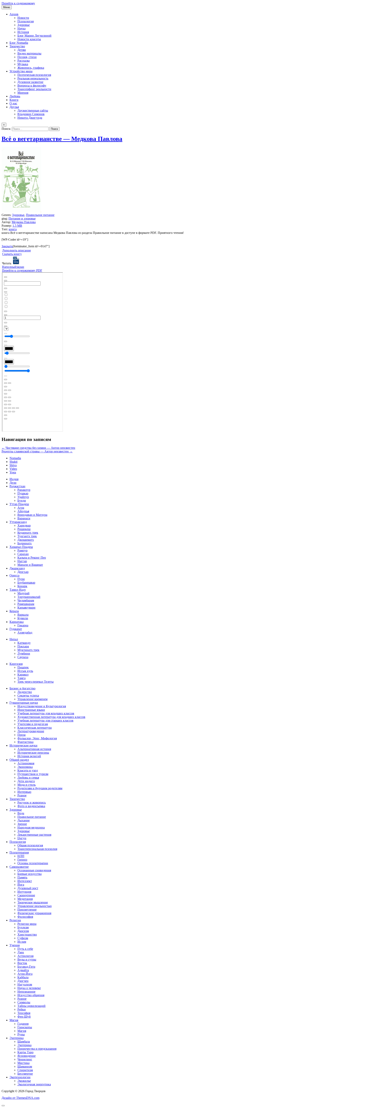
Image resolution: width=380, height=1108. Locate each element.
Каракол (22, 674)
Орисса (14, 575)
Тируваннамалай (28, 596)
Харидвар (24, 525)
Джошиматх (25, 539)
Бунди (21, 500)
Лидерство (24, 692)
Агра (20, 507)
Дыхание (23, 820)
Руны (21, 1034)
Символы (23, 1002)
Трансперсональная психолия (37, 849)
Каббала (22, 977)
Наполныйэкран (13, 267)
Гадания (22, 1023)
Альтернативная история (34, 749)
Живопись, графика (30, 67)
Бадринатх (24, 543)
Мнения (22, 92)
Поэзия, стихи (27, 57)
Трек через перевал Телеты (35, 681)
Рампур (22, 550)
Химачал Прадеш (21, 547)
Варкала (22, 614)
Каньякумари (26, 607)
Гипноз (22, 859)
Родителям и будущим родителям (39, 788)
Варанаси (23, 518)
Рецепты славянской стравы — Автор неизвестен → (37, 451)
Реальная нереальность (32, 78)
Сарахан (23, 554)
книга (13, 229)
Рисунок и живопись (31, 802)
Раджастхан (17, 486)
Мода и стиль (26, 784)
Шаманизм (24, 1066)
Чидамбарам (25, 600)
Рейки (21, 1009)
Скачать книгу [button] (12, 254)
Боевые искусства (29, 874)
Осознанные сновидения (34, 870)
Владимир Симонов (31, 114)
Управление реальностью (34, 906)
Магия (14, 1020)
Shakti (13, 461)
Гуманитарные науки (24, 702)
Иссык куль (25, 671)
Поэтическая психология (34, 74)
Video (13, 468)
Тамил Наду (18, 589)
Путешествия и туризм (32, 774)
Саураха (22, 657)
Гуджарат (16, 629)
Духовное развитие (30, 82)
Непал (14, 639)
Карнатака (17, 621)
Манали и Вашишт (30, 564)
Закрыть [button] (7, 246)
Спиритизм (25, 1070)
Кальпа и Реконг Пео (31, 557)
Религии (15, 920)
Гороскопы (24, 1027)
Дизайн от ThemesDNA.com (20, 1097)
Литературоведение (30, 731)
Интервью (24, 791)
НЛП (20, 856)
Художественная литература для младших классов (51, 717)
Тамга (21, 678)
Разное (22, 795)
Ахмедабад (24, 632)
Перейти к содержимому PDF (22, 270)
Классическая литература (34, 727)
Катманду (24, 642)
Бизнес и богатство (22, 688)
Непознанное (26, 991)
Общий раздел (19, 759)
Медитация (25, 899)
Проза (21, 734)
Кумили (22, 618)
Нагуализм (24, 984)
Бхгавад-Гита (26, 966)
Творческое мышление (32, 902)
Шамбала (23, 1041)
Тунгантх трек (27, 536)
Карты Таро (25, 1052)
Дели (13, 482)
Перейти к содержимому (18, 3)
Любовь (15, 96)
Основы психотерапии (32, 863)
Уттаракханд (18, 522)
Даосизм (23, 931)
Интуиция (24, 891)
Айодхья (23, 511)
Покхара (23, 646)
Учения (15, 945)
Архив (14, 14)
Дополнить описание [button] (16, 250)
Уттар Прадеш (19, 504)
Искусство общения (30, 995)
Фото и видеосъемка (31, 806)
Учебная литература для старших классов (45, 720)
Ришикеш (23, 529)
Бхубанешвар (26, 582)
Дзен (20, 952)
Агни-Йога (24, 973)
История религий (29, 756)
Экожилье (24, 1080)
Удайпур (23, 497)
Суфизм (22, 938)
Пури (21, 579)
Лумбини (23, 653)
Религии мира (26, 923)
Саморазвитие (19, 866)
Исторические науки (23, 745)
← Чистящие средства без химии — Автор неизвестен (38, 447)
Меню (6, 7)
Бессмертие (25, 1073)
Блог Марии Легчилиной (34, 35)
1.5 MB (17, 225)
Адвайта (23, 970)
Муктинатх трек (28, 650)
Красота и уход (27, 770)
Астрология (25, 956)
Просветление (27, 909)
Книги (14, 99)
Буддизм (23, 927)
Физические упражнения (34, 913)
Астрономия (25, 763)
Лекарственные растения (34, 834)
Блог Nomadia (19, 42)
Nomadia (15, 458)
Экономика (25, 767)
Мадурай (23, 593)
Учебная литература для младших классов (45, 713)
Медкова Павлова (24, 222)
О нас (13, 103)
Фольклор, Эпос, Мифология (37, 738)
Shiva (13, 465)
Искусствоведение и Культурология (41, 706)
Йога (20, 884)
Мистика (23, 1063)
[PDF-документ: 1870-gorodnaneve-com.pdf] (32, 352)
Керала (14, 611)
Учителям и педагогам (32, 724)
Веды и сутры (26, 959)
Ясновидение (26, 1055)
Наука (21, 28)
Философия (25, 916)
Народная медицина (31, 827)
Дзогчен (22, 981)
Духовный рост (27, 888)
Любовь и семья (28, 777)
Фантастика (25, 742)
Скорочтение (26, 895)
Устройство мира (21, 71)
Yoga (13, 472)
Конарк (22, 586)
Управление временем (32, 699)
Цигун (21, 838)
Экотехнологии (20, 1077)
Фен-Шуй (24, 1016)
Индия (14, 479)
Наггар (22, 561)
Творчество (17, 46)
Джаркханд (17, 568)
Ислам (21, 941)
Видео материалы (29, 53)
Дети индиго (26, 781)
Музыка (22, 64)
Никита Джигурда (29, 117)
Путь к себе (25, 948)
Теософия (23, 1013)
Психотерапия (19, 852)
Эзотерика (17, 1038)
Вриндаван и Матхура (32, 514)
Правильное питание (40, 215)
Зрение (22, 824)
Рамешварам (25, 604)
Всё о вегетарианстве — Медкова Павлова (62, 138)
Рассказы (23, 60)
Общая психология (30, 845)
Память (22, 877)
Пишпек (23, 667)
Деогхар (22, 572)
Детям (21, 50)
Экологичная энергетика (34, 1084)
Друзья (14, 107)
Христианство (27, 934)
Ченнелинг (24, 1059)
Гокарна (22, 625)
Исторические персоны (33, 752)
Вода (20, 813)
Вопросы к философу (31, 85)
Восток (22, 963)
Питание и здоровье (22, 218)
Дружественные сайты (32, 110)
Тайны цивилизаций (31, 1006)
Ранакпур (23, 489)
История (23, 32)
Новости (23, 17)
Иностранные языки (31, 709)
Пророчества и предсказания (36, 1048)
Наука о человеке (29, 988)
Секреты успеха (28, 695)
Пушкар (22, 493)
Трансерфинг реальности (34, 89)
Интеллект (24, 881)
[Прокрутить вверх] (3, 1105)
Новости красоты (29, 39)
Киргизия (16, 663)
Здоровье (23, 25)
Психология (25, 21)
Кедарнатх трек (27, 532)
